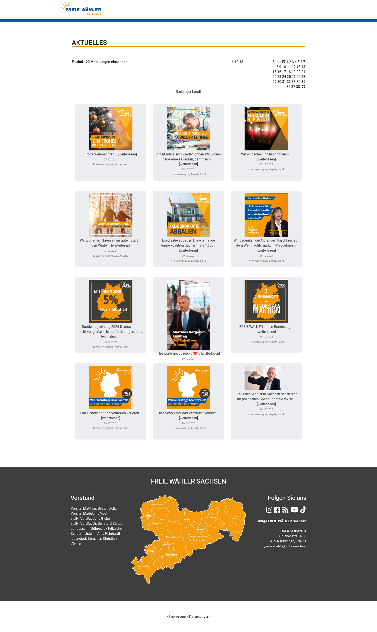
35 (303, 82)
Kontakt (301, 13)
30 (279, 82)
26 (294, 77)
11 (289, 67)
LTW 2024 (239, 13)
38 (298, 87)
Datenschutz (198, 616)
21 (303, 72)
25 (289, 77)
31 (284, 82)
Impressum (177, 616)
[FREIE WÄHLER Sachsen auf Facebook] (276, 511)
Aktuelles (261, 13)
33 (294, 82)
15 (274, 72)
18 (241, 62)
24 (284, 77)
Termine (282, 13)
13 (298, 67)
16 (279, 72)
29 (274, 82)
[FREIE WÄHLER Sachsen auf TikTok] (302, 511)
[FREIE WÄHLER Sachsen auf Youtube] (293, 511)
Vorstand (219, 13)
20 (298, 72)
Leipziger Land (188, 92)
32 (289, 82)
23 (279, 77)
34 (298, 82)
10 (284, 67)
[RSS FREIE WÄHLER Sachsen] (284, 511)
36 (288, 87)
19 (294, 72)
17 (284, 72)
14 (303, 67)
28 (303, 77)
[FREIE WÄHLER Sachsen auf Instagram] (268, 511)
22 (274, 77)
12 (294, 67)
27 (298, 77)
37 (293, 87)
